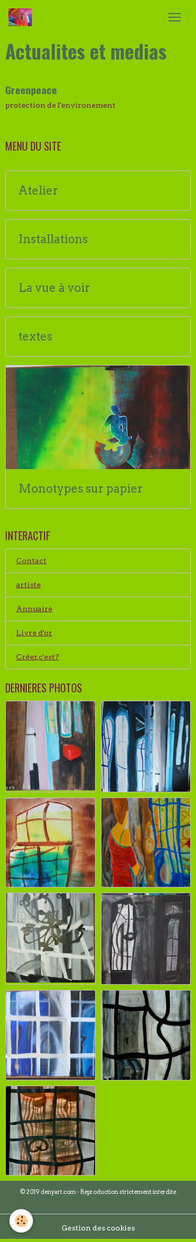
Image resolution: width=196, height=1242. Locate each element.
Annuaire (34, 609)
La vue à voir (54, 288)
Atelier (38, 191)
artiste (28, 584)
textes (35, 336)
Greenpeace (31, 89)
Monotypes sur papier (80, 489)
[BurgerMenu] (175, 17)
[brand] (22, 17)
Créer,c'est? (37, 657)
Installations (53, 239)
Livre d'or (34, 633)
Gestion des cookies (98, 1228)
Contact (31, 560)
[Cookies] (21, 1221)
